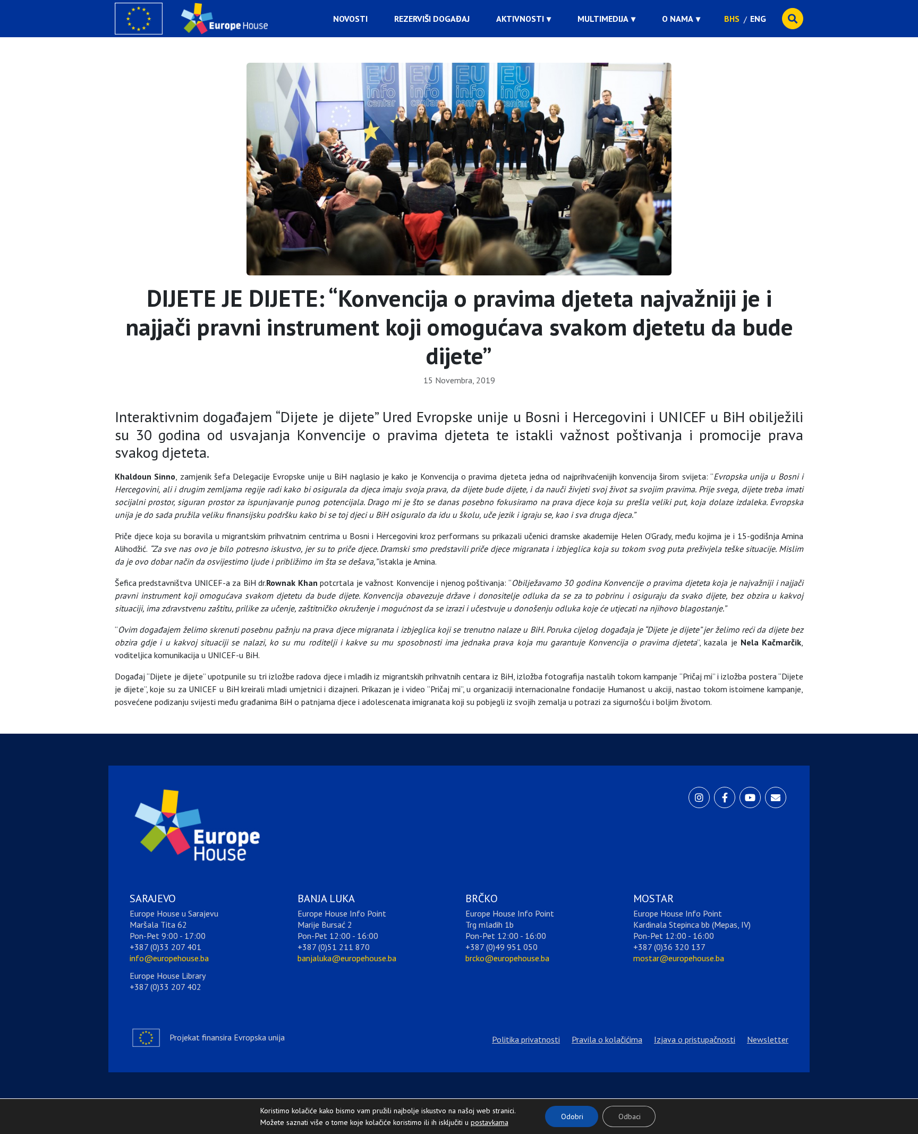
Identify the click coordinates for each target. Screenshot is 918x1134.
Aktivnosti (520, 18)
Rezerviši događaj (432, 18)
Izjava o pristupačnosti (694, 1039)
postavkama (481, 1120)
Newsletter (767, 1039)
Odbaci (629, 1116)
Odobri (572, 1116)
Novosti (350, 18)
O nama (677, 18)
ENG (758, 18)
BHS (732, 18)
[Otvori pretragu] (792, 18)
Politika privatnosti (526, 1039)
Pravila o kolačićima (607, 1039)
